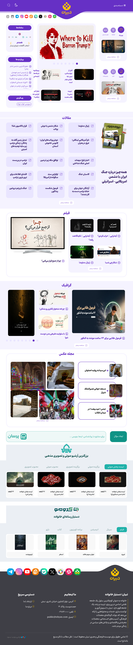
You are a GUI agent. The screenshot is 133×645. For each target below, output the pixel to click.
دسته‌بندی (118, 5)
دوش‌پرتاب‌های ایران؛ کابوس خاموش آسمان (49, 143)
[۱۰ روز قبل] (113, 46)
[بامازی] (30, 37)
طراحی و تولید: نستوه (14, 637)
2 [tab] (73, 63)
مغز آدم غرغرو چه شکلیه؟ (35, 94)
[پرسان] (23, 37)
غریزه (123, 554)
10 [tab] (3, 340)
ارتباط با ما (27, 601)
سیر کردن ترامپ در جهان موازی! (19, 87)
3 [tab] (69, 63)
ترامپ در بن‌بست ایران (19, 161)
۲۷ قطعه (42, 491)
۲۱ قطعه (103, 491)
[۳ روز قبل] (109, 225)
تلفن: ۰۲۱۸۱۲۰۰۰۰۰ (66, 612)
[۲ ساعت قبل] (84, 74)
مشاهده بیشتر (111, 57)
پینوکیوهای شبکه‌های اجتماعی (35, 73)
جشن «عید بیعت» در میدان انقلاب (97, 411)
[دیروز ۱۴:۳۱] (21, 313)
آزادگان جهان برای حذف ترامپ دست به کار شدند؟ (80, 191)
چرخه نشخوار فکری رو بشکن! (52, 309)
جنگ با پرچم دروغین (18, 188)
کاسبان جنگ (83, 174)
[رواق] (13, 37)
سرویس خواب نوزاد (24, 104)
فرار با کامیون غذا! (19, 126)
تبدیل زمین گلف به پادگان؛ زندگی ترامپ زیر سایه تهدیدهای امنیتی (18, 144)
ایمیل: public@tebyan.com (60, 617)
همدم (20, 42)
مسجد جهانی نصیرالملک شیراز (95, 390)
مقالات (66, 118)
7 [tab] (54, 63)
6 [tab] (58, 63)
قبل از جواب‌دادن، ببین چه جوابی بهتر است (68, 76)
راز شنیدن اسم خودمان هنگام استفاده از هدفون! (19, 74)
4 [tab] (65, 63)
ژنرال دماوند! (83, 126)
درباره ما (28, 606)
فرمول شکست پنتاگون (51, 189)
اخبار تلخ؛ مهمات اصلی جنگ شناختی (81, 161)
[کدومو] (16, 37)
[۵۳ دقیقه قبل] (115, 370)
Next (41, 42)
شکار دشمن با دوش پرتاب (49, 127)
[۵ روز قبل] (82, 252)
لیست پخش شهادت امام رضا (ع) (87, 493)
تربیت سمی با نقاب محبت (68, 94)
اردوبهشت (29, 554)
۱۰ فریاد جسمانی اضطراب (19, 82)
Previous (91, 42)
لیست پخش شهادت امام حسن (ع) (56, 493)
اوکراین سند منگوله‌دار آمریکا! (50, 175)
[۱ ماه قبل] (113, 87)
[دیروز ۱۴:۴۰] (24, 403)
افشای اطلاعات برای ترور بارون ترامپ (18, 175)
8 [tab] (11, 340)
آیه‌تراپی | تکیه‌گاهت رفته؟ (83, 238)
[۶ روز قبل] (53, 297)
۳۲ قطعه (73, 491)
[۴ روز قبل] (82, 225)
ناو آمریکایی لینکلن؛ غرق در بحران (80, 141)
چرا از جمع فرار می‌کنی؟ (51, 261)
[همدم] (19, 34)
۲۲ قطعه (11, 491)
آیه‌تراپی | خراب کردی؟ (107, 236)
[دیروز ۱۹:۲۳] (84, 95)
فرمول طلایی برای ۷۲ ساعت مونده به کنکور (101, 338)
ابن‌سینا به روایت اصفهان (95, 370)
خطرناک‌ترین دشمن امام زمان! (19, 67)
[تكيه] (27, 37)
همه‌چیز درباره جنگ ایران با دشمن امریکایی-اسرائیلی (114, 176)
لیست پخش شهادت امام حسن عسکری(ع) (118, 493)
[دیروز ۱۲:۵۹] (51, 95)
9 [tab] (7, 340)
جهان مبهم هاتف (88, 554)
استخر (61, 554)
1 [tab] (77, 63)
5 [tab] (62, 63)
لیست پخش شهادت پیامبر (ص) (25, 493)
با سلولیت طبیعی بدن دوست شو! (54, 335)
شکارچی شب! (111, 262)
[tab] (121, 32)
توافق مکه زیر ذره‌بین (49, 160)
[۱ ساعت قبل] (66, 42)
